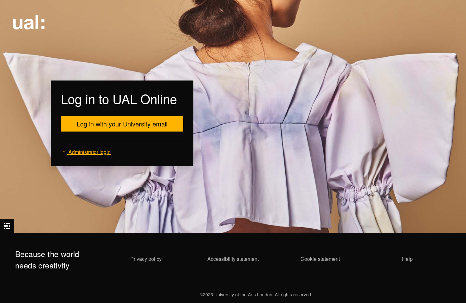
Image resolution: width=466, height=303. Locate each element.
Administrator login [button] (89, 152)
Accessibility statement (233, 258)
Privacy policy (146, 258)
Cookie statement (320, 258)
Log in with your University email (122, 123)
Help (407, 258)
